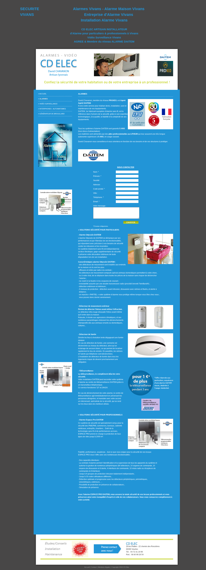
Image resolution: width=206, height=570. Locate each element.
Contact (94, 567)
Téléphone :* (98, 197)
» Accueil (42, 94)
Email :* (96, 202)
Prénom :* (97, 176)
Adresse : (97, 185)
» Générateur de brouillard (51, 114)
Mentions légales (104, 567)
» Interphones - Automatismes (52, 109)
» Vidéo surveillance (47, 104)
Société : (96, 180)
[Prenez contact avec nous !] (108, 548)
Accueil (87, 567)
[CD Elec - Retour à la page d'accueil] (64, 65)
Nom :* (96, 172)
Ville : (95, 193)
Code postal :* (99, 189)
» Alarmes (43, 99)
